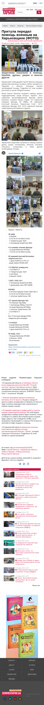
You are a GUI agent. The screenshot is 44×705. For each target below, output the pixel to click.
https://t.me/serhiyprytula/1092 (21, 447)
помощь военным (23, 452)
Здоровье (32, 674)
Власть (12, 660)
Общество (11, 674)
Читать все (36, 585)
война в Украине (8, 452)
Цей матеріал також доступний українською (25, 41)
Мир (32, 670)
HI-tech (32, 665)
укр (41, 3)
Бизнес (32, 660)
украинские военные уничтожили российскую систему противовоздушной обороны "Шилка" (20, 429)
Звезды (11, 679)
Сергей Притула (12, 450)
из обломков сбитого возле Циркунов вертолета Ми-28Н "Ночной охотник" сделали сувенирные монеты (20, 385)
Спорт (12, 670)
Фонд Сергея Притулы (10, 454)
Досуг (11, 665)
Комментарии (31, 694)
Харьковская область (28, 450)
